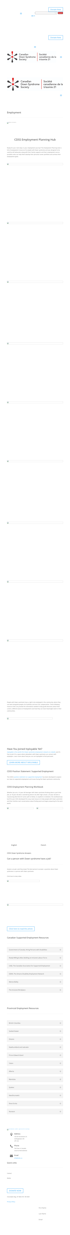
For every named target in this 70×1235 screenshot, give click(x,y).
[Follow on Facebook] (13, 8)
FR (34, 16)
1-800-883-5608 (31, 1148)
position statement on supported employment (28, 777)
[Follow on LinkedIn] (24, 8)
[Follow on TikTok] (23, 33)
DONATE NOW (15, 1190)
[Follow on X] (17, 8)
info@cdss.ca (18, 1158)
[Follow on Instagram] (21, 8)
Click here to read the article (21, 929)
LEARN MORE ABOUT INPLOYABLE (23, 762)
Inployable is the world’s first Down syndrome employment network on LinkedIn (31, 752)
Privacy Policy (11, 1202)
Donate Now (55, 9)
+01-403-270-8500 (33, 1150)
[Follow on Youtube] (28, 8)
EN (32, 16)
